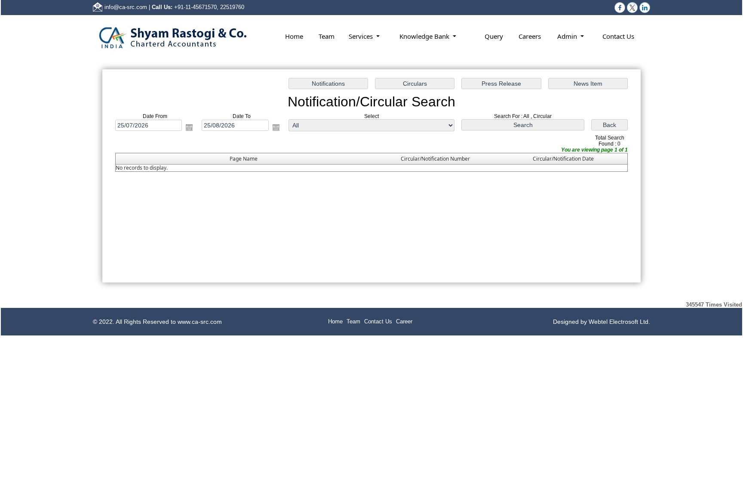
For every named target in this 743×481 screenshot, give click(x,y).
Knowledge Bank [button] (425, 36)
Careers (530, 36)
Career (404, 321)
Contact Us (618, 36)
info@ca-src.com (125, 7)
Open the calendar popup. (189, 127)
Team (327, 36)
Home (294, 36)
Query (494, 36)
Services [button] (362, 36)
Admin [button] (568, 36)
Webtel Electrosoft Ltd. (619, 321)
